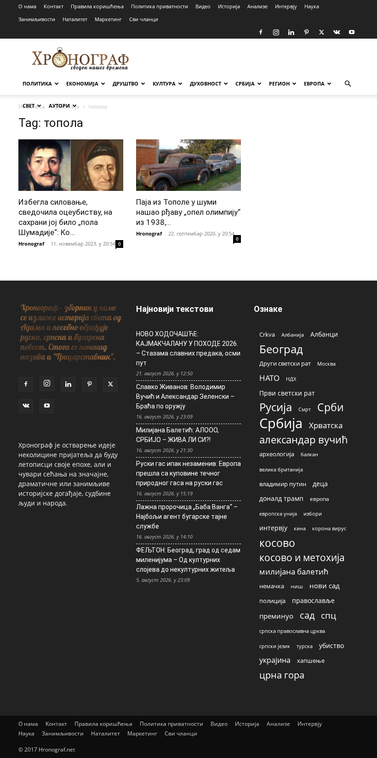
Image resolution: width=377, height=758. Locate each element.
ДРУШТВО (125, 83)
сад (307, 615)
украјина (275, 660)
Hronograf (31, 243)
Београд (281, 349)
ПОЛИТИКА (37, 83)
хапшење (311, 660)
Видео (203, 6)
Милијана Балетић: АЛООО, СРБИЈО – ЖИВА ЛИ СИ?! (177, 434)
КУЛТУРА (164, 83)
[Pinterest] (306, 32)
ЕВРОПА (314, 83)
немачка (271, 586)
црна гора (281, 675)
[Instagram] (276, 32)
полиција (272, 601)
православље (313, 600)
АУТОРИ (59, 105)
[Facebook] (261, 32)
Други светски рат (285, 363)
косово (277, 543)
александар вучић (303, 439)
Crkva (267, 334)
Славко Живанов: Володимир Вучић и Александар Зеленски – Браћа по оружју (185, 396)
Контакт (53, 6)
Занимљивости (36, 19)
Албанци (324, 334)
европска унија (278, 513)
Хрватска (326, 425)
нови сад (324, 585)
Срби (330, 407)
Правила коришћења (97, 6)
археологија (276, 454)
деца (320, 483)
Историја (229, 6)
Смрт (304, 409)
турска (305, 646)
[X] (321, 32)
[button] (348, 84)
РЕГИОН (279, 83)
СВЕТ (28, 105)
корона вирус (329, 528)
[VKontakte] (336, 32)
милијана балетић (293, 571)
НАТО (269, 378)
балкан (309, 454)
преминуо (276, 615)
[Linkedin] (291, 32)
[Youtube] (352, 32)
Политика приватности (159, 6)
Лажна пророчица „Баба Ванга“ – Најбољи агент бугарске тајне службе (187, 516)
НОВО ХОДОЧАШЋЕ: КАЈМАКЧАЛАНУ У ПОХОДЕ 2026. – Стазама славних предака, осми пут (188, 348)
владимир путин (282, 484)
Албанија (292, 334)
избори (312, 513)
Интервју (286, 6)
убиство (331, 645)
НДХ (291, 378)
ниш (297, 586)
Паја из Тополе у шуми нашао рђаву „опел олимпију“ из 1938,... (188, 212)
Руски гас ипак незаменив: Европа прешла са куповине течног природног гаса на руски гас (188, 473)
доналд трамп (281, 498)
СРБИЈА (245, 83)
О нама (27, 6)
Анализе (257, 6)
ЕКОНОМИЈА (82, 83)
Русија (275, 407)
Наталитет (75, 19)
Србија (281, 423)
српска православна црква (292, 631)
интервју (273, 527)
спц (328, 615)
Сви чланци (143, 19)
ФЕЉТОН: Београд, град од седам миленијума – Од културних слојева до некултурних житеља (188, 559)
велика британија (281, 469)
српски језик (274, 646)
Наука (311, 6)
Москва (326, 363)
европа (319, 498)
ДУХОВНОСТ (205, 83)
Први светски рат (287, 393)
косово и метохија (302, 557)
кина (300, 528)
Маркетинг (108, 19)
